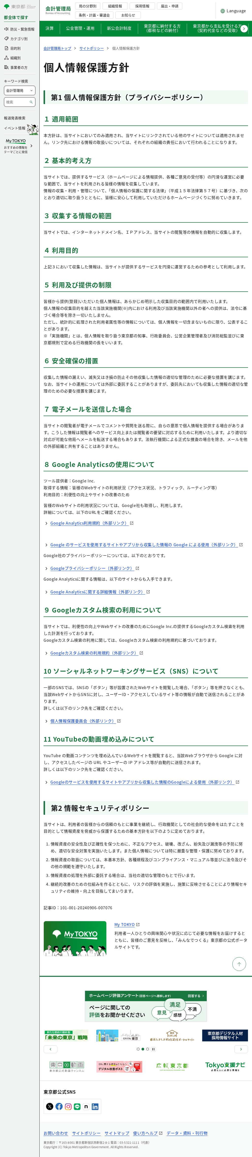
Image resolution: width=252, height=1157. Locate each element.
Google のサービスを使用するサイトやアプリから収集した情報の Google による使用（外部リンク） (144, 544)
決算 (50, 28)
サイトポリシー (86, 1133)
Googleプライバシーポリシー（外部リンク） (92, 568)
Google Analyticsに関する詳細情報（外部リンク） (97, 592)
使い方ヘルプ (145, 1133)
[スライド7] (147, 1049)
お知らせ (128, 15)
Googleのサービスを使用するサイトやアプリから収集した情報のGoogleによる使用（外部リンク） (142, 782)
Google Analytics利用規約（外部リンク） (89, 523)
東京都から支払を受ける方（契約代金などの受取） (217, 28)
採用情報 (142, 5)
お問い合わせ (56, 1133)
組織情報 (115, 5)
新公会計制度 (119, 28)
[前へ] (50, 1049)
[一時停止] (153, 1049)
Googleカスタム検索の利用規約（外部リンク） (94, 653)
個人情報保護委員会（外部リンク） (83, 721)
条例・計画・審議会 (94, 15)
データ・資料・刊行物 (187, 1133)
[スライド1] (138, 1049)
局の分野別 (87, 5)
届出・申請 (169, 5)
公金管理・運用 (80, 28)
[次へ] (241, 1049)
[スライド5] (143, 1049)
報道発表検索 (14, 117)
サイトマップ (117, 1133)
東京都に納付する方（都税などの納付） (162, 28)
